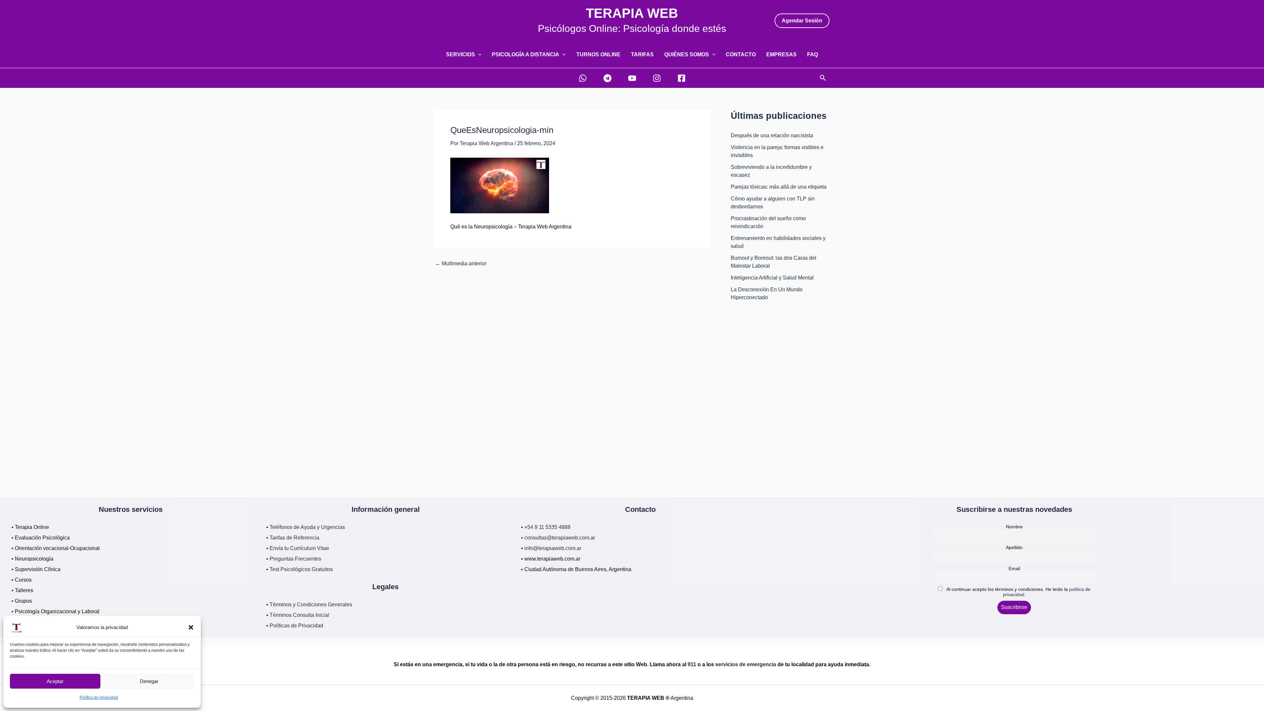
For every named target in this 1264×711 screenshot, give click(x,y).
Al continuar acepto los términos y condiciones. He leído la (1018, 592)
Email (1014, 568)
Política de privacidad (99, 697)
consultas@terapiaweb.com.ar (559, 537)
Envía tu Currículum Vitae (299, 548)
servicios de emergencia (745, 664)
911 (692, 664)
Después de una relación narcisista (772, 135)
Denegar (149, 681)
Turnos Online (598, 54)
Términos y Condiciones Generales (311, 604)
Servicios (460, 54)
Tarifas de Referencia (294, 537)
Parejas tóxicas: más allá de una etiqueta (779, 187)
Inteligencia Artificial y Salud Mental (772, 277)
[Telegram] (607, 78)
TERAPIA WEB (632, 13)
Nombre (1014, 526)
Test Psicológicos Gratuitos (301, 569)
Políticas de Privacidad (296, 625)
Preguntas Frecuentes (295, 559)
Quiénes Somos (686, 54)
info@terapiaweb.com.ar (552, 548)
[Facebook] (681, 78)
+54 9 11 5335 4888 (547, 527)
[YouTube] (632, 78)
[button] (191, 627)
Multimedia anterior (461, 263)
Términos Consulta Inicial (299, 615)
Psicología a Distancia (525, 54)
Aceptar (55, 681)
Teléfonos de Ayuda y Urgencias (307, 527)
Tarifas (642, 54)
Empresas (781, 54)
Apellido (1014, 547)
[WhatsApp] (583, 78)
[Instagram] (657, 78)
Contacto (741, 54)
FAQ (812, 54)
